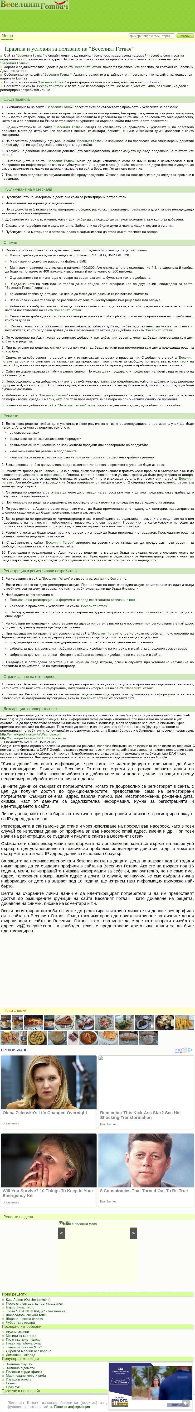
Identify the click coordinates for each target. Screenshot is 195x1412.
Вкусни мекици (17, 1332)
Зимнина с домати (20, 1368)
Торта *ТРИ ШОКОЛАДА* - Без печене (35, 1311)
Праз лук (13, 1387)
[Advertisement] (92, 21)
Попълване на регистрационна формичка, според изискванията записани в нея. (73, 600)
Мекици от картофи (21, 1336)
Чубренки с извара (20, 1322)
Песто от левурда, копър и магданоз (34, 1303)
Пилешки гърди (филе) (24, 1372)
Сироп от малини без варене (28, 1351)
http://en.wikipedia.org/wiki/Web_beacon (30, 734)
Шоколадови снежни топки (26, 1315)
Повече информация (72, 1406)
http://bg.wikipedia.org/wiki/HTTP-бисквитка (33, 738)
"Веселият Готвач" (30, 55)
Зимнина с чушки (19, 1364)
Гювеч (10, 1383)
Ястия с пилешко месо (79, 1224)
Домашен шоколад (20, 1355)
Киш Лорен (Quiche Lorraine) (28, 1300)
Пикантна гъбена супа (23, 1343)
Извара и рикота (18, 1379)
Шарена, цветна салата (24, 1319)
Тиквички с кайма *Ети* (24, 1347)
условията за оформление (43, 475)
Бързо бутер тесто (20, 1307)
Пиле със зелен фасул (23, 1339)
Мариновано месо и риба (26, 1375)
